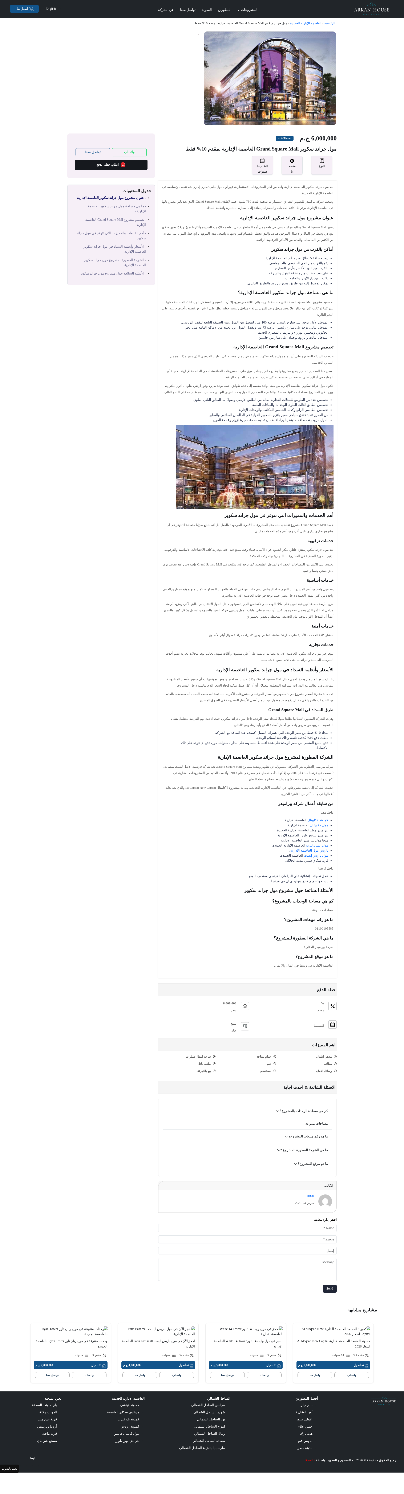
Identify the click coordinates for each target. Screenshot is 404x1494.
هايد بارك (306, 1433)
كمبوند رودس (130, 1426)
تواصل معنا (187, 10)
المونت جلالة (48, 1412)
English (51, 9)
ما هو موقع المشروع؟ (313, 1163)
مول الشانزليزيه (317, 845)
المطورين (224, 10)
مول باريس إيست (316, 855)
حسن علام (305, 1426)
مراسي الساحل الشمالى (208, 1405)
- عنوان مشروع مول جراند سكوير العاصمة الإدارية (111, 197)
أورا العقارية (304, 1412)
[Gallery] (270, 78)
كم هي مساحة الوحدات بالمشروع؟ (304, 1111)
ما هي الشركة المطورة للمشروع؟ (304, 1150)
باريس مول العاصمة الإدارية (309, 850)
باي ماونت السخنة (44, 1405)
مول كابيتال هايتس (126, 1433)
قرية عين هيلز (47, 1419)
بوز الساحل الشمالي (211, 1419)
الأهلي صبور (304, 1419)
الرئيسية (329, 23)
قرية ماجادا (49, 1433)
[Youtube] (22, 1465)
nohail (310, 1195)
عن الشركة (166, 10)
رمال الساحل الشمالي (209, 1433)
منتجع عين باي (47, 1440)
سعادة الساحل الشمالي (209, 1440)
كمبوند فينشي (129, 1405)
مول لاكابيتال (319, 825)
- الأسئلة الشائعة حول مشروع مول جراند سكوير (113, 273)
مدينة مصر (305, 1448)
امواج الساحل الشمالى (209, 1426)
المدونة (207, 10)
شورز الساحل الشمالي (209, 1412)
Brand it (310, 1460)
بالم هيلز (306, 1405)
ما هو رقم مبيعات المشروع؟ (308, 1136)
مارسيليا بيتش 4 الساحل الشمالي (202, 1448)
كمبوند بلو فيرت (128, 1419)
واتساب (129, 152)
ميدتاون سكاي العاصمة (123, 1412)
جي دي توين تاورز (127, 1440)
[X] (28, 1465)
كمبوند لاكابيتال (317, 820)
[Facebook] (34, 1465)
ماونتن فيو (305, 1440)
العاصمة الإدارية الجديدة (306, 23)
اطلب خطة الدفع (108, 164)
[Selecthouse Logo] (383, 1400)
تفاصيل (359, 1365)
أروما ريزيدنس (47, 1426)
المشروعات (248, 10)
